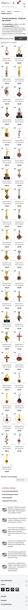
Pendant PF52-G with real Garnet (19, 406)
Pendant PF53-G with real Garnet (7, 427)
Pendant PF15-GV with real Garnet (6, 304)
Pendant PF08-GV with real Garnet (6, 161)
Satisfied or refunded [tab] (8, 488)
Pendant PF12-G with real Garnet (19, 223)
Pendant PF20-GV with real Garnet (6, 366)
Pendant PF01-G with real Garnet (7, 59)
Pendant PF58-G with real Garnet (19, 447)
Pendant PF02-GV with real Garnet (19, 80)
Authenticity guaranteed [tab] (10, 494)
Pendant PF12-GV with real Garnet (6, 243)
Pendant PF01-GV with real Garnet (19, 59)
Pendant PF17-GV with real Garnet (6, 345)
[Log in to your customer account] (13, 3)
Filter (20, 38)
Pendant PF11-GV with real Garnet (6, 223)
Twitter (7, 589)
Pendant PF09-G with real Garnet (19, 161)
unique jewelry (9, 26)
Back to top (21, 480)
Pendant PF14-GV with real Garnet (6, 284)
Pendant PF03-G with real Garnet (7, 100)
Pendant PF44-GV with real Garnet (6, 386)
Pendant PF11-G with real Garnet (19, 202)
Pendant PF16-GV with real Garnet (6, 325)
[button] (14, 580)
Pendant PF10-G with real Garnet (19, 182)
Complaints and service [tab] (9, 501)
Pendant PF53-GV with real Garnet (19, 427)
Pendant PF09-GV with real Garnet (6, 182)
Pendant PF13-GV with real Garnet (6, 263)
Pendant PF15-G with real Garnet (19, 284)
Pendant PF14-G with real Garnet (19, 263)
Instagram (17, 589)
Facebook (3, 589)
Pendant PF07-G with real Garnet (19, 121)
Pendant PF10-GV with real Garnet (6, 202)
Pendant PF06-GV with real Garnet (6, 121)
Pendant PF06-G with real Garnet (19, 100)
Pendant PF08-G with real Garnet (19, 141)
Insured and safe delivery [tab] (10, 491)
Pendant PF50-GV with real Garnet (6, 406)
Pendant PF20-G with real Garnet (19, 345)
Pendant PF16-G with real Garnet (19, 304)
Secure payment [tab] (7, 497)
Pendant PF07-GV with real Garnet (6, 141)
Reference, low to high (7, 38)
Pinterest (12, 589)
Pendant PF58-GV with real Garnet (6, 468)
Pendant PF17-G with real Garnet (19, 325)
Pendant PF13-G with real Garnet (19, 243)
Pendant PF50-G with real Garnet (19, 386)
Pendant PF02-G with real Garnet (7, 80)
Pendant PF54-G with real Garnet (7, 447)
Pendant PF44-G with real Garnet (19, 366)
